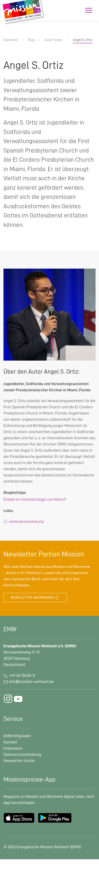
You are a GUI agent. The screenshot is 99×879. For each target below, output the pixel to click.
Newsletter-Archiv (19, 761)
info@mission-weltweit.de (31, 681)
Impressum (13, 748)
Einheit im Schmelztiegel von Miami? (34, 499)
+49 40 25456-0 (21, 675)
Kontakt (10, 742)
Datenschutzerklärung (22, 754)
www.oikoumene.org (26, 521)
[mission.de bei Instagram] (8, 698)
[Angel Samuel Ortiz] (49, 314)
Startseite (10, 40)
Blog (31, 40)
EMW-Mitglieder (17, 736)
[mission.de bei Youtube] (18, 698)
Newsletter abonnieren (33, 597)
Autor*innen (53, 40)
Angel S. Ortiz (83, 40)
